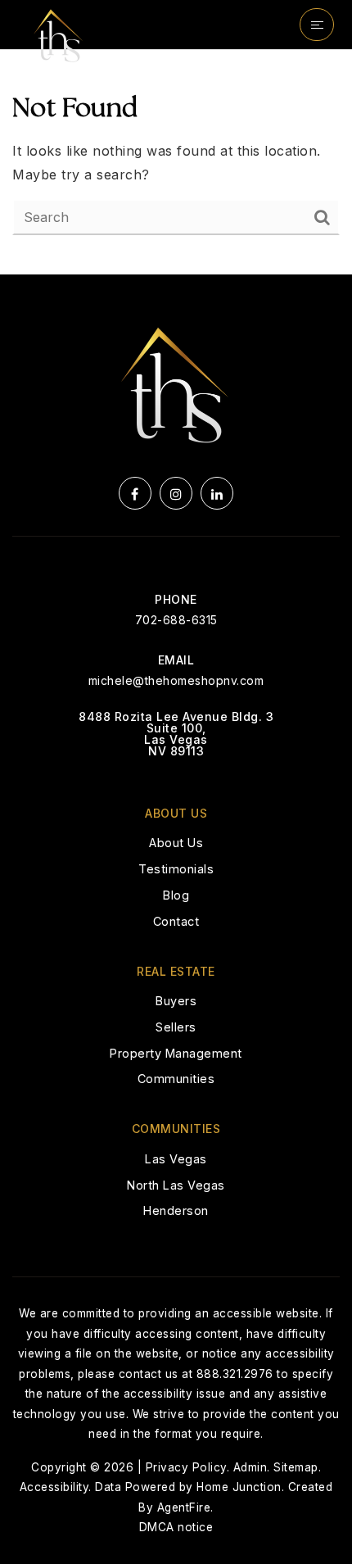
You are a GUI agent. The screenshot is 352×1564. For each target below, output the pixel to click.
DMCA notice (176, 1527)
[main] (176, 162)
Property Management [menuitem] (176, 1053)
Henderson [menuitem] (176, 1210)
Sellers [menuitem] (176, 1027)
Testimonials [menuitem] (176, 869)
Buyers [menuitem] (176, 1001)
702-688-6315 (176, 620)
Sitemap (295, 1467)
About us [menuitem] (176, 843)
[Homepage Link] (59, 35)
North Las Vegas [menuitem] (176, 1185)
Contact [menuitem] (176, 921)
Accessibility (54, 1487)
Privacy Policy (186, 1467)
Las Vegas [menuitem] (176, 1159)
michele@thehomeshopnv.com (176, 680)
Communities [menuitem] (176, 1079)
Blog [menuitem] (176, 895)
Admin (250, 1467)
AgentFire (184, 1507)
